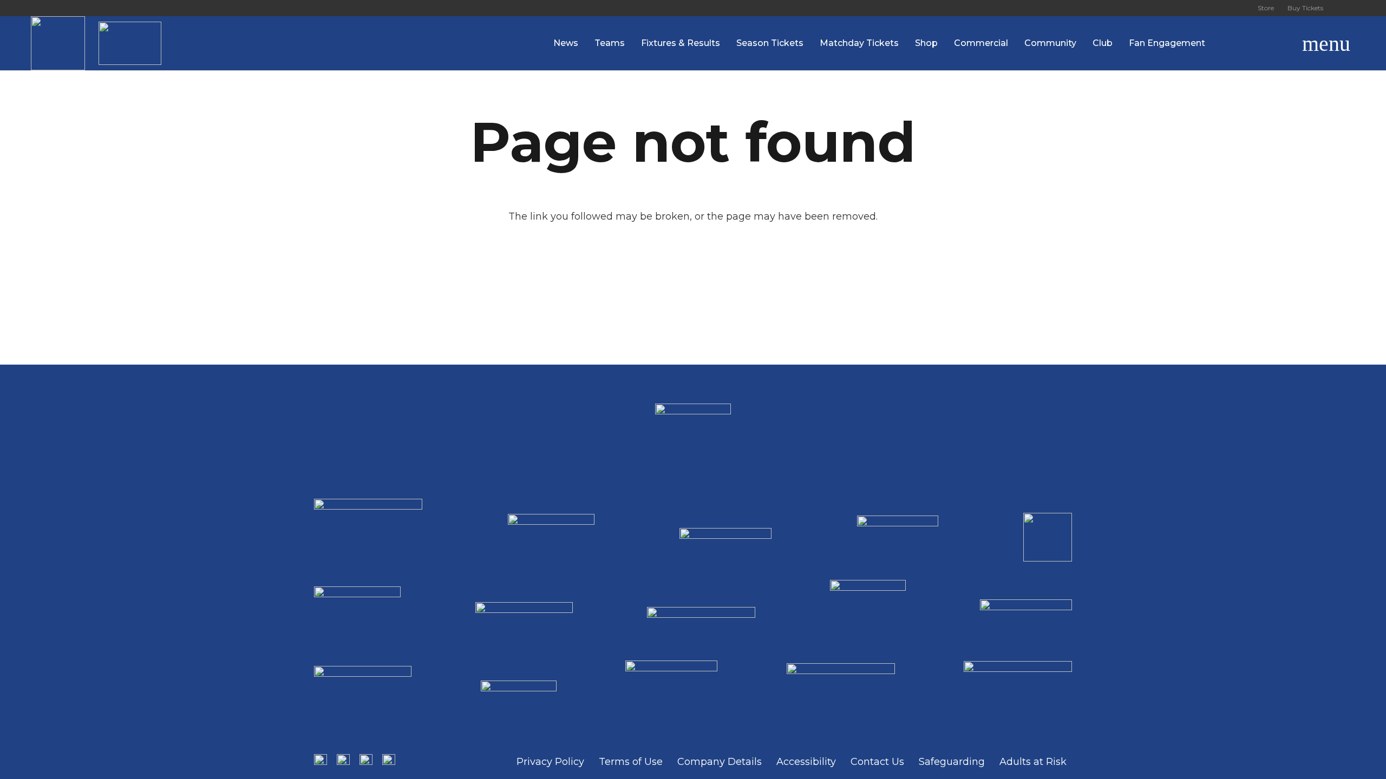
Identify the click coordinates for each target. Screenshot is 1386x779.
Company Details (719, 762)
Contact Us (877, 762)
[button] (1275, 43)
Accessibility (806, 762)
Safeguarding (952, 762)
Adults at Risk (1033, 762)
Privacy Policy (550, 762)
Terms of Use (631, 762)
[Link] (58, 43)
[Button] (1343, 8)
